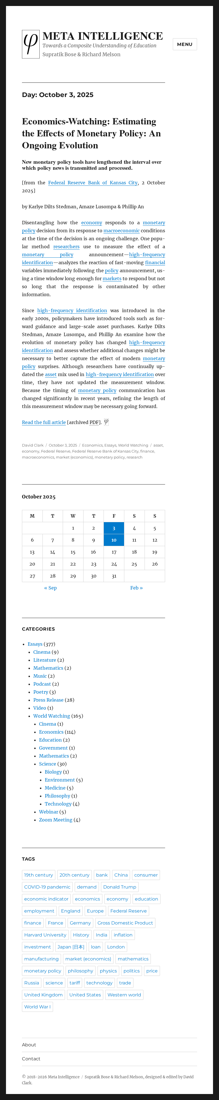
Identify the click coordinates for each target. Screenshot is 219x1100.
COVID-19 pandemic (47, 887)
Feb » (136, 588)
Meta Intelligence (102, 35)
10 (114, 540)
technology (99, 983)
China (121, 875)
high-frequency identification (72, 310)
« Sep (50, 588)
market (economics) (74, 457)
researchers (66, 246)
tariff (75, 983)
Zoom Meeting (55, 820)
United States (85, 995)
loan (96, 947)
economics (87, 899)
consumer (146, 875)
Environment (60, 780)
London (116, 947)
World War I (37, 1007)
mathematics (133, 959)
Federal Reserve (55, 451)
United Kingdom (43, 995)
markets (112, 278)
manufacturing (41, 959)
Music (40, 676)
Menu (185, 44)
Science (47, 764)
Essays (110, 445)
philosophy (80, 971)
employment (39, 911)
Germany (80, 923)
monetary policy (47, 254)
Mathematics (48, 668)
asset (51, 374)
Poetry (40, 692)
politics (131, 971)
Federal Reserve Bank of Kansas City (93, 182)
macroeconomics (38, 457)
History (81, 935)
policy (111, 270)
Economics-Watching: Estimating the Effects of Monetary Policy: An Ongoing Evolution (91, 133)
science (54, 983)
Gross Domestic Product (125, 923)
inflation (123, 935)
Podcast (42, 684)
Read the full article (44, 422)
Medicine (55, 788)
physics (108, 971)
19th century (38, 875)
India (101, 935)
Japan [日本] (71, 947)
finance (147, 451)
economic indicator (46, 899)
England (70, 911)
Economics (92, 445)
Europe (95, 911)
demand (87, 887)
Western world (124, 995)
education (146, 899)
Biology (53, 772)
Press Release (48, 700)
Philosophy (57, 796)
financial (155, 262)
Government (53, 748)
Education (50, 740)
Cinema (41, 652)
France (55, 923)
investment (37, 947)
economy (91, 222)
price (152, 971)
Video (39, 708)
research (135, 457)
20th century (75, 875)
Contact (31, 1058)
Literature (44, 660)
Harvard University (45, 935)
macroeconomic (122, 230)
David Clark (33, 445)
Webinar (48, 812)
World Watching (133, 445)
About (29, 1044)
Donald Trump (119, 887)
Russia (31, 983)
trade (125, 983)
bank (102, 875)
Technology (58, 804)
